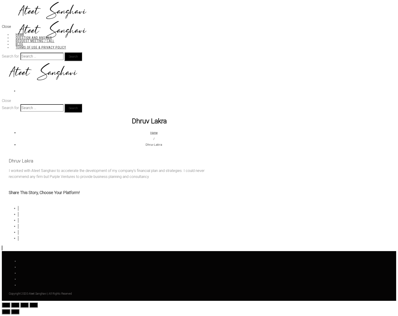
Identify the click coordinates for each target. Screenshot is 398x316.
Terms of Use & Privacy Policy (41, 47)
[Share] (15, 304)
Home (154, 132)
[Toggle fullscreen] (24, 304)
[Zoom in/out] (33, 304)
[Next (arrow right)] (15, 311)
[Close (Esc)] (6, 304)
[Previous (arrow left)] (6, 311)
